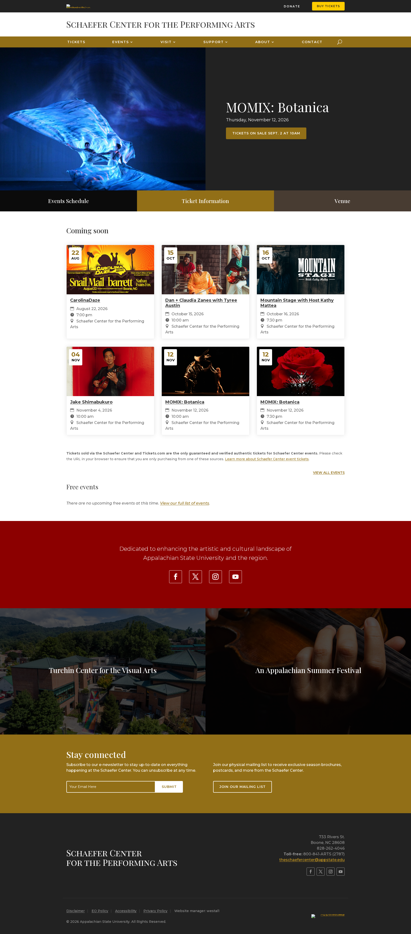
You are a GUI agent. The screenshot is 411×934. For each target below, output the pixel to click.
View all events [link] (329, 472)
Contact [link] (312, 42)
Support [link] (213, 42)
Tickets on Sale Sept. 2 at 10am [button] (266, 133)
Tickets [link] (76, 42)
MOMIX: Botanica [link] (277, 107)
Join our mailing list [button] (243, 787)
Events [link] (120, 42)
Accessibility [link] (126, 911)
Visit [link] (166, 42)
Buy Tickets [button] (328, 6)
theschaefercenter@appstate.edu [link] (312, 859)
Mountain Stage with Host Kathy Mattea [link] (297, 303)
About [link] (262, 42)
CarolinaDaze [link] (85, 300)
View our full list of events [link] (184, 503)
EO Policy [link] (100, 911)
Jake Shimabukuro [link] (91, 402)
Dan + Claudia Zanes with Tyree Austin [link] (201, 303)
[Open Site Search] (339, 41)
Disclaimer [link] (75, 911)
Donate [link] (292, 6)
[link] (78, 6)
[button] (406, 899)
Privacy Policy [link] (155, 911)
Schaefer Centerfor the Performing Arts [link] (121, 857)
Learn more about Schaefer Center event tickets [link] (267, 459)
